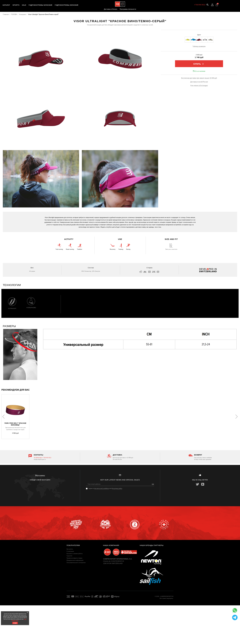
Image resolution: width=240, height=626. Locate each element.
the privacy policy (117, 488)
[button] (207, 4)
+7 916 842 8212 (199, 5)
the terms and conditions (101, 488)
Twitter (197, 484)
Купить (199, 64)
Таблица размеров (199, 46)
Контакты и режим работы (75, 553)
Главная (6, 14)
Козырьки (22, 14)
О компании (70, 551)
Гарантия (69, 556)
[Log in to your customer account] (212, 5)
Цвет (199, 35)
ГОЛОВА (14, 14)
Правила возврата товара (74, 558)
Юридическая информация (75, 560)
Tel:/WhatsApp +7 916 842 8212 (42, 457)
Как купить (70, 549)
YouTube (203, 484)
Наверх (234, 623)
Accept (15, 623)
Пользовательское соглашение (76, 562)
